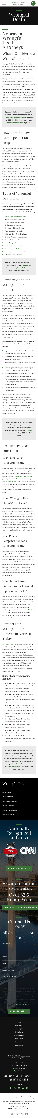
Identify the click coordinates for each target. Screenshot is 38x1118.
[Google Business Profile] (23, 1088)
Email (4, 963)
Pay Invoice (19, 1045)
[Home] (18, 3)
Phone (4, 956)
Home (19, 1022)
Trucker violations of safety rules (15, 216)
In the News (19, 1032)
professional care (14, 479)
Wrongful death (7, 79)
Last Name (6, 950)
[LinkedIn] (27, 1088)
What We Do (19, 1025)
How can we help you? (9, 977)
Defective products (8, 481)
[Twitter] (15, 1088)
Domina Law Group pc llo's (13, 644)
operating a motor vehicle (23, 476)
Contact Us (19, 1042)
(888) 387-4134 (19, 1079)
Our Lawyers (19, 1029)
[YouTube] (19, 1088)
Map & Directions (19, 1071)
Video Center (19, 1039)
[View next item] (27, 863)
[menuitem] (19, 792)
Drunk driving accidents (12, 249)
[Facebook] (11, 1088)
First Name (6, 943)
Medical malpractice (11, 243)
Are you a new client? (9, 970)
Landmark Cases (19, 1035)
